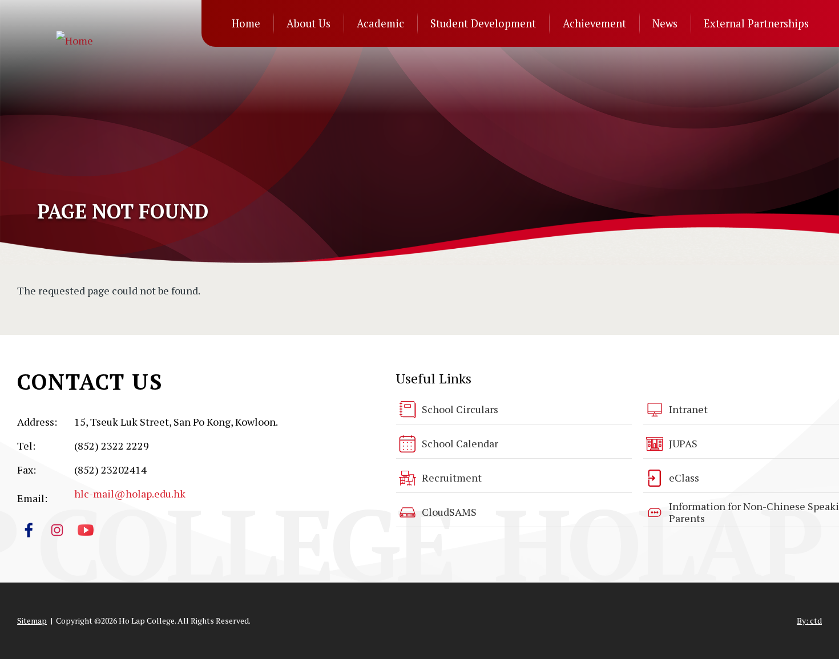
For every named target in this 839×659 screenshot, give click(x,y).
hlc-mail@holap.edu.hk (129, 493)
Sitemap (32, 620)
